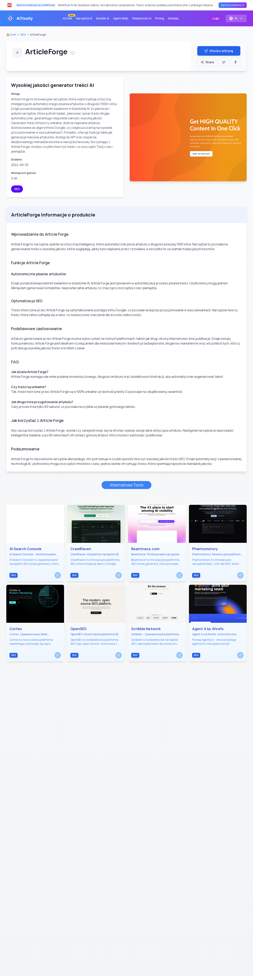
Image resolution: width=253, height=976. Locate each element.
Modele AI (102, 18)
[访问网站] (58, 575)
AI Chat (68, 17)
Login (215, 18)
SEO (23, 34)
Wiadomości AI (141, 18)
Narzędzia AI (84, 18)
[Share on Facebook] (235, 62)
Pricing (159, 18)
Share (209, 62)
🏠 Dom (11, 34)
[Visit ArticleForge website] (188, 137)
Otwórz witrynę (221, 51)
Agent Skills (120, 18)
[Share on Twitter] (224, 62)
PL (236, 18)
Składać (173, 18)
